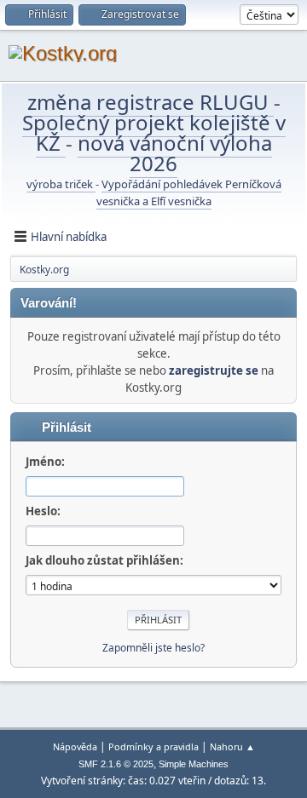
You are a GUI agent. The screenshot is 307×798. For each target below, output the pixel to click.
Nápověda (75, 746)
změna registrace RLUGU (150, 102)
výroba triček (61, 184)
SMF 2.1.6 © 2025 (116, 764)
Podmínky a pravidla (153, 746)
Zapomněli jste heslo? (153, 647)
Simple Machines (194, 764)
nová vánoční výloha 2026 (175, 153)
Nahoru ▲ (232, 746)
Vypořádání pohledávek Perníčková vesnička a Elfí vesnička (188, 192)
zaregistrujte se (213, 370)
